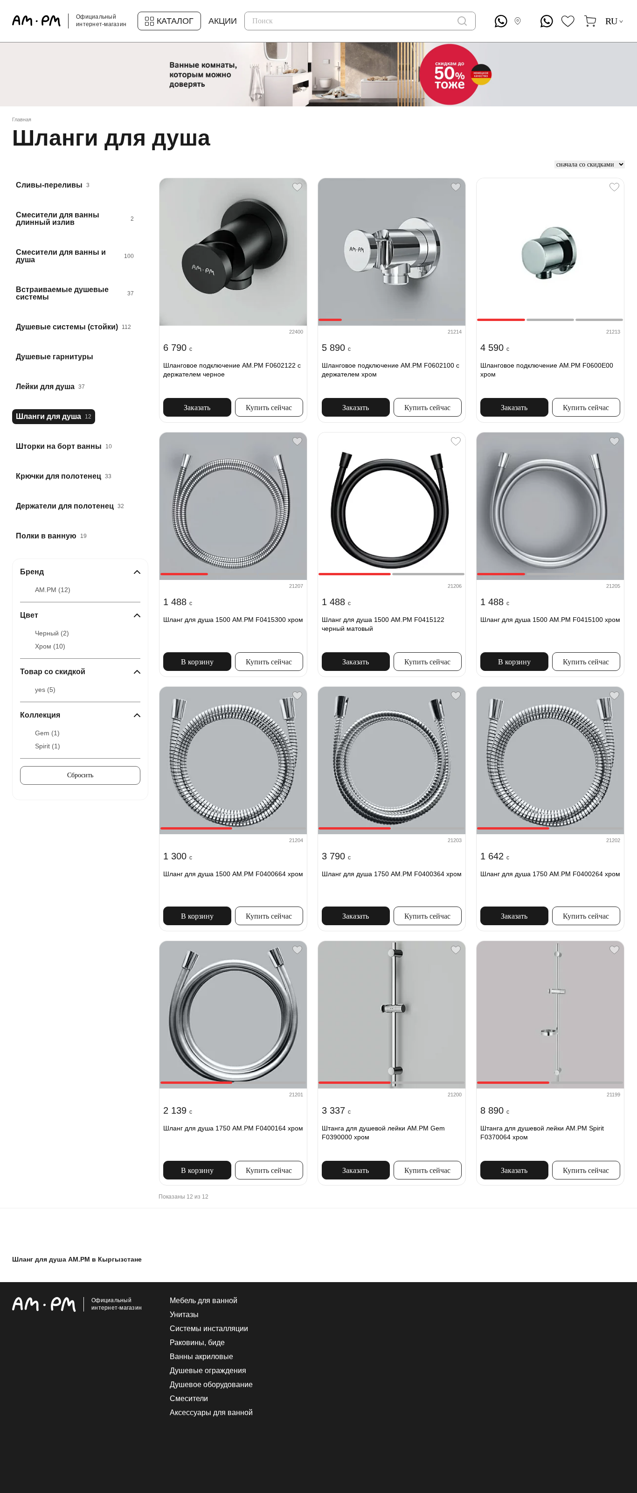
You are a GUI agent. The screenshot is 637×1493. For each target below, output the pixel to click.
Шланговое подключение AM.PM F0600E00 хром (546, 370)
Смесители (189, 1398)
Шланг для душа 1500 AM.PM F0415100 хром (550, 619)
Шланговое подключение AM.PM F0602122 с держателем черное (232, 370)
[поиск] (462, 21)
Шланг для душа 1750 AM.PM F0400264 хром (550, 874)
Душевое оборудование (211, 1384)
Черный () (52, 633)
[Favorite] (297, 187)
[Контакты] (519, 21)
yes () (45, 689)
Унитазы (184, 1315)
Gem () (47, 733)
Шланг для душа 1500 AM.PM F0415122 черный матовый (383, 624)
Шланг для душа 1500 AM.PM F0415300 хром (233, 619)
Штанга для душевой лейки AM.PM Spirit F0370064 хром (542, 1132)
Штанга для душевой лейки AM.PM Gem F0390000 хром (383, 1132)
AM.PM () (52, 589)
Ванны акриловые (201, 1356)
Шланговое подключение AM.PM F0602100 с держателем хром (390, 370)
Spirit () (47, 746)
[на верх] (615, 1413)
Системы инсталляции (209, 1329)
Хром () (50, 646)
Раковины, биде (197, 1342)
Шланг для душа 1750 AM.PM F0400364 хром (392, 874)
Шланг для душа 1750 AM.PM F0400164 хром (233, 1128)
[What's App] (501, 21)
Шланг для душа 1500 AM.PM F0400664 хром (233, 874)
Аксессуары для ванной (211, 1412)
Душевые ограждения (208, 1370)
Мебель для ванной (203, 1301)
